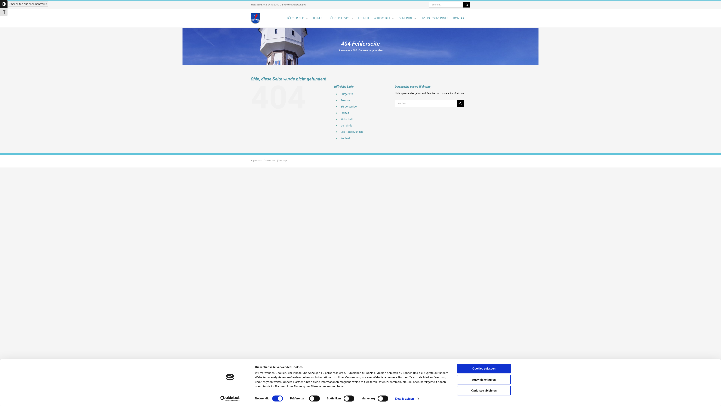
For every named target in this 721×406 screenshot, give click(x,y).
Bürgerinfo (347, 93)
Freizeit (345, 112)
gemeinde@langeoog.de (294, 4)
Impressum (256, 160)
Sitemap (282, 160)
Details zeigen (404, 398)
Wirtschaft (347, 119)
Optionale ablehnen (484, 390)
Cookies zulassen (483, 368)
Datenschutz (270, 160)
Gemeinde (346, 125)
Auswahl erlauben (484, 379)
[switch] (314, 398)
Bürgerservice (349, 106)
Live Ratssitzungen (352, 131)
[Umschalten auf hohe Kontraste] (4, 4)
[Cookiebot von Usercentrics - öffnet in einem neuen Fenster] (230, 398)
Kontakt (345, 138)
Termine (345, 100)
